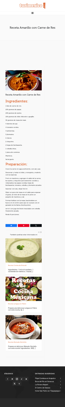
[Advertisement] (32, 54)
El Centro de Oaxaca (42, 388)
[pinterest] (26, 379)
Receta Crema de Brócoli (17, 265)
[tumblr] (19, 383)
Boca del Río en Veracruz (44, 381)
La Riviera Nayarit (41, 385)
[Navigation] (32, 13)
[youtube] (12, 379)
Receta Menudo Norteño (17, 342)
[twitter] (14, 383)
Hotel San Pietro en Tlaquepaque (47, 391)
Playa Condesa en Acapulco (45, 378)
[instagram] (17, 379)
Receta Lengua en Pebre (17, 304)
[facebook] (8, 379)
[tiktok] (21, 379)
